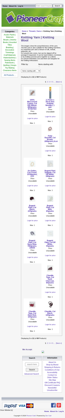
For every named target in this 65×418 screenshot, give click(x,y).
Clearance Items (9, 70)
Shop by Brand (52, 365)
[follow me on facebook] (53, 405)
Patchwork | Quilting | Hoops (9, 64)
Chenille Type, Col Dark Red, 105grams (32, 314)
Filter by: (24, 64)
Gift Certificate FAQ (52, 383)
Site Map (52, 380)
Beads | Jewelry (9, 40)
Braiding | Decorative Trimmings (9, 50)
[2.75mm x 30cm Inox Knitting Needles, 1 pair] (50, 98)
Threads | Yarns (35, 31)
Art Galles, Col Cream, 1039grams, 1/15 (32, 173)
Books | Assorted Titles (10, 43)
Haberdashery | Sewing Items (9, 59)
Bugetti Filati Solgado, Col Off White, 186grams (50, 173)
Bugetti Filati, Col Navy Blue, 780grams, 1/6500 (32, 244)
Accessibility (52, 372)
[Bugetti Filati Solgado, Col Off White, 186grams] (50, 169)
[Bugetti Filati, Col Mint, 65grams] (50, 204)
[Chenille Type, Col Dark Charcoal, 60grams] (50, 274)
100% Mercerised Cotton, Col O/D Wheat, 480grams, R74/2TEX (32, 104)
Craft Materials (10, 55)
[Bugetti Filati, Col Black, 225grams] (32, 204)
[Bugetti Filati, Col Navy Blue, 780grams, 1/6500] (32, 239)
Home (5, 6)
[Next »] (59, 82)
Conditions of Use (52, 370)
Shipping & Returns (52, 367)
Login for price (32, 118)
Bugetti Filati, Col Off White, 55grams (50, 243)
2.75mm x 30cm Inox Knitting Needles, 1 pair (50, 103)
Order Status (52, 377)
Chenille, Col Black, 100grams (50, 313)
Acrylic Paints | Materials (10, 36)
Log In (20, 6)
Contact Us (52, 375)
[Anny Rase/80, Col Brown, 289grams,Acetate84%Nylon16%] (50, 134)
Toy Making (10, 68)
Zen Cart (48, 415)
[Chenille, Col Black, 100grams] (50, 310)
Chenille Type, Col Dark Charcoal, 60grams (50, 279)
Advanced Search (31, 374)
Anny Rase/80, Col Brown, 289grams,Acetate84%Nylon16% (50, 138)
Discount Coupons (52, 385)
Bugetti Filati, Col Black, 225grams (32, 208)
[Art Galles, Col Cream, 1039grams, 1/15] (32, 169)
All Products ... (10, 75)
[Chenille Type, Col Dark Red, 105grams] (32, 310)
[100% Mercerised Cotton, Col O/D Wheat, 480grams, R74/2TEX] (32, 98)
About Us (12, 6)
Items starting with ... (45, 65)
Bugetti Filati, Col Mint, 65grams (50, 208)
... (54, 82)
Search (32, 358)
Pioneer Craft (31, 415)
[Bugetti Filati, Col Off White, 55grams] (50, 239)
